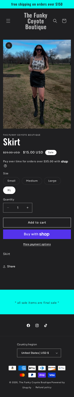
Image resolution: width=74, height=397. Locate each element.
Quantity (8, 199)
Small (13, 182)
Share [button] (11, 266)
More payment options (37, 244)
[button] (8, 20)
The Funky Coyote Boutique (35, 382)
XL (9, 190)
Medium (34, 182)
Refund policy (44, 387)
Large (54, 182)
